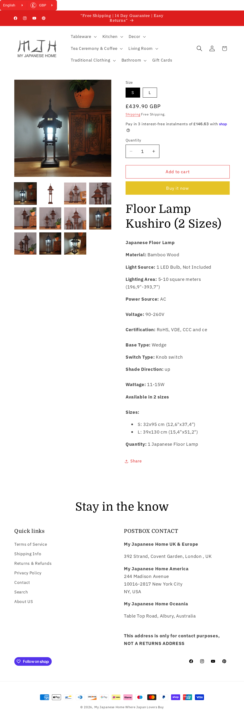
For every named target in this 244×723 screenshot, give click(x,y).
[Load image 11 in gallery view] (75, 243)
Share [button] (136, 461)
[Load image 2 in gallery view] (50, 194)
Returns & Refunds (32, 563)
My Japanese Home (109, 707)
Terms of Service (30, 544)
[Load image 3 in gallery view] (75, 194)
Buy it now (177, 188)
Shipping (133, 114)
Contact (22, 582)
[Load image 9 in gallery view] (25, 243)
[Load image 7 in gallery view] (75, 218)
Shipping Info (27, 553)
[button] (83, 37)
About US (23, 601)
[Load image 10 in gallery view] (50, 243)
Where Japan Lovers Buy (144, 707)
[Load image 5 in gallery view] (25, 218)
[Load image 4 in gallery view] (100, 194)
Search (21, 592)
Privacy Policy (27, 573)
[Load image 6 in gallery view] (50, 218)
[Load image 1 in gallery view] (25, 194)
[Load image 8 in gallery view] (100, 218)
